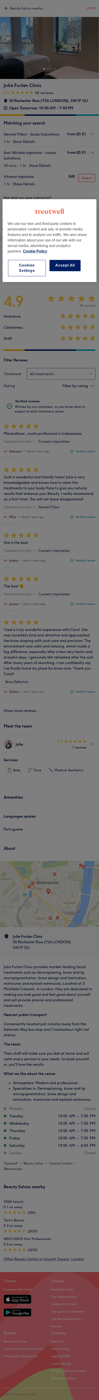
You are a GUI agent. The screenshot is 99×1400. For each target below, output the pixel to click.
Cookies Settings (27, 268)
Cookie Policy (35, 251)
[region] (50, 240)
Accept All (65, 265)
